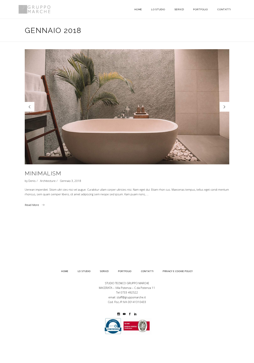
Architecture (48, 181)
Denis (32, 181)
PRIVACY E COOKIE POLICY (178, 271)
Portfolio (125, 271)
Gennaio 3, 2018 (70, 181)
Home (64, 271)
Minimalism (43, 173)
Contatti (147, 271)
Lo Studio (84, 271)
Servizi (104, 271)
